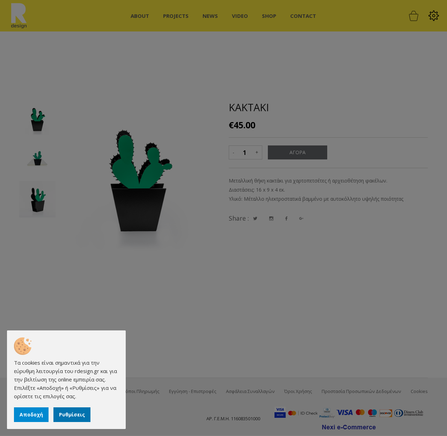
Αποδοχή (31, 414)
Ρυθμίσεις (72, 414)
